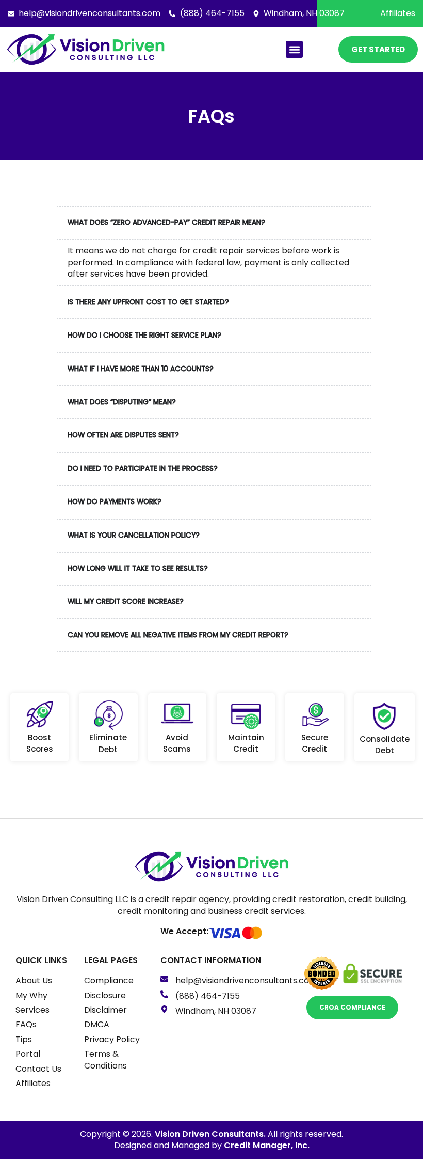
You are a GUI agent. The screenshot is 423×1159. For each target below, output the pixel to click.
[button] (294, 49)
